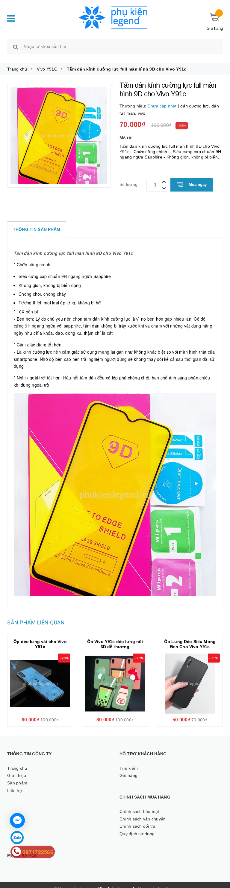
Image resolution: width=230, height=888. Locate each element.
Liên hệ (14, 790)
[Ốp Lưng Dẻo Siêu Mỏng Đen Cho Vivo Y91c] (190, 684)
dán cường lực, (195, 106)
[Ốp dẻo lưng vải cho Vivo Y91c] (40, 684)
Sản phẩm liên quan (36, 622)
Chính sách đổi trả (137, 826)
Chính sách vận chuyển (142, 819)
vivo (142, 113)
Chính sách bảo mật (139, 811)
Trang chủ (17, 768)
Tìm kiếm (128, 768)
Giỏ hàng (128, 775)
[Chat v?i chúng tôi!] (17, 820)
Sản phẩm (17, 783)
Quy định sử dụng (137, 833)
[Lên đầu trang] (220, 858)
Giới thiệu (16, 775)
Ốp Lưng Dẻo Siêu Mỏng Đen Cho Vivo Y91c (190, 644)
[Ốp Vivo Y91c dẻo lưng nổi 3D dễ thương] (115, 684)
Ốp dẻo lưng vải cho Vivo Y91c (39, 644)
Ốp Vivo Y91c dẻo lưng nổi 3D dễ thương (115, 644)
